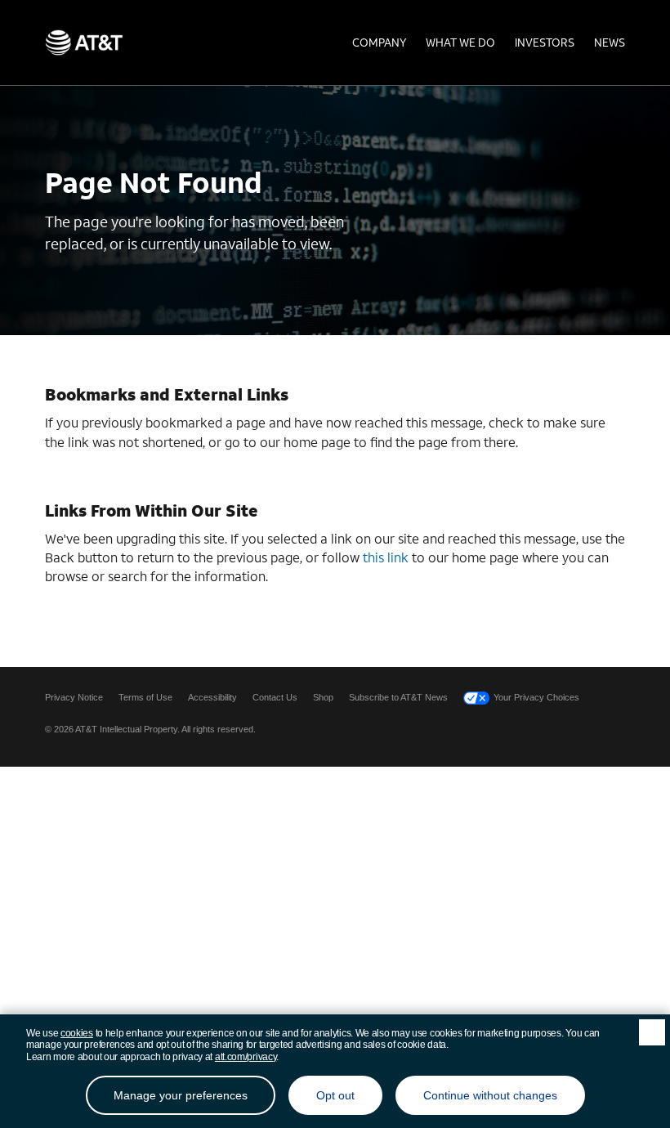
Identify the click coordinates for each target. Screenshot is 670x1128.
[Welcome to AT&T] (84, 42)
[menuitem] (379, 42)
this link (386, 557)
